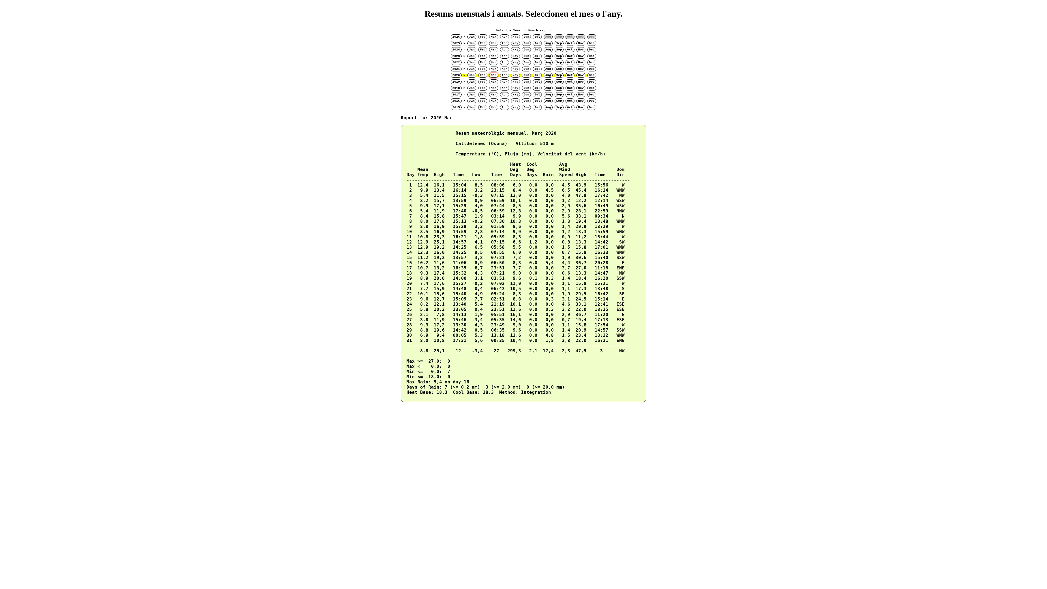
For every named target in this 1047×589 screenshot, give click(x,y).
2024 (456, 49)
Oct (570, 43)
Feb (483, 36)
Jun (526, 36)
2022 (456, 62)
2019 (456, 81)
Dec (592, 43)
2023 (456, 56)
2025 (456, 43)
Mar (494, 36)
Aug (548, 43)
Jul (537, 36)
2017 (456, 94)
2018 (456, 88)
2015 (456, 107)
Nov (581, 43)
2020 (456, 75)
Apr (504, 36)
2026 (456, 36)
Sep (559, 43)
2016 (456, 101)
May (515, 36)
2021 (456, 69)
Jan (472, 36)
